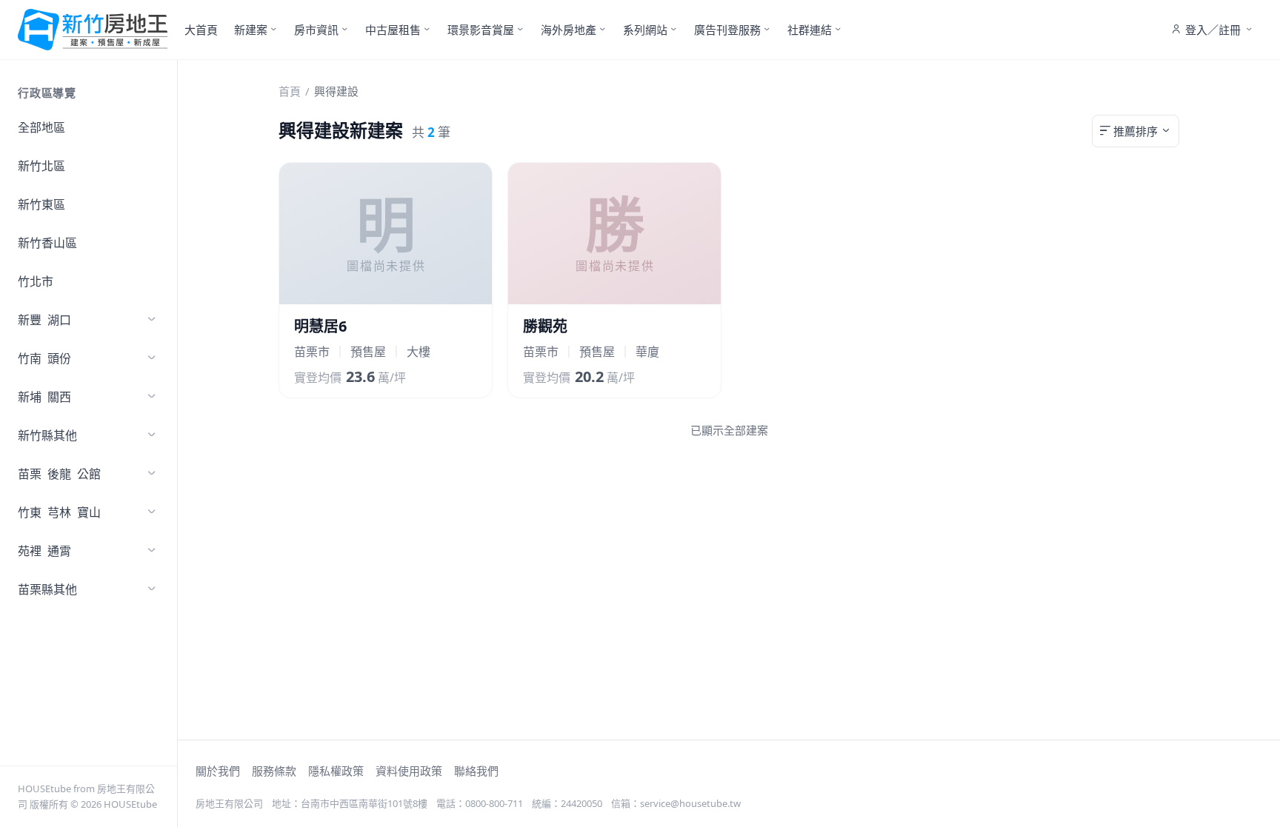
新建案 (250, 29)
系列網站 (645, 29)
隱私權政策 (336, 770)
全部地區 (41, 127)
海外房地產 (568, 29)
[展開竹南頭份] (152, 358)
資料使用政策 (409, 770)
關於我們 (218, 770)
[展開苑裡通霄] (152, 551)
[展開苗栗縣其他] (152, 589)
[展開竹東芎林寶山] (152, 512)
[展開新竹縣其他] (152, 435)
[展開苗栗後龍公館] (152, 474)
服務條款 (274, 770)
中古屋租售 (393, 29)
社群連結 (809, 29)
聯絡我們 (476, 770)
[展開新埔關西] (152, 397)
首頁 (290, 91)
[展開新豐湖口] (152, 320)
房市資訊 (316, 29)
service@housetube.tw (690, 803)
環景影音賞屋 (480, 29)
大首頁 (201, 29)
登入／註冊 (1213, 29)
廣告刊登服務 (727, 29)
